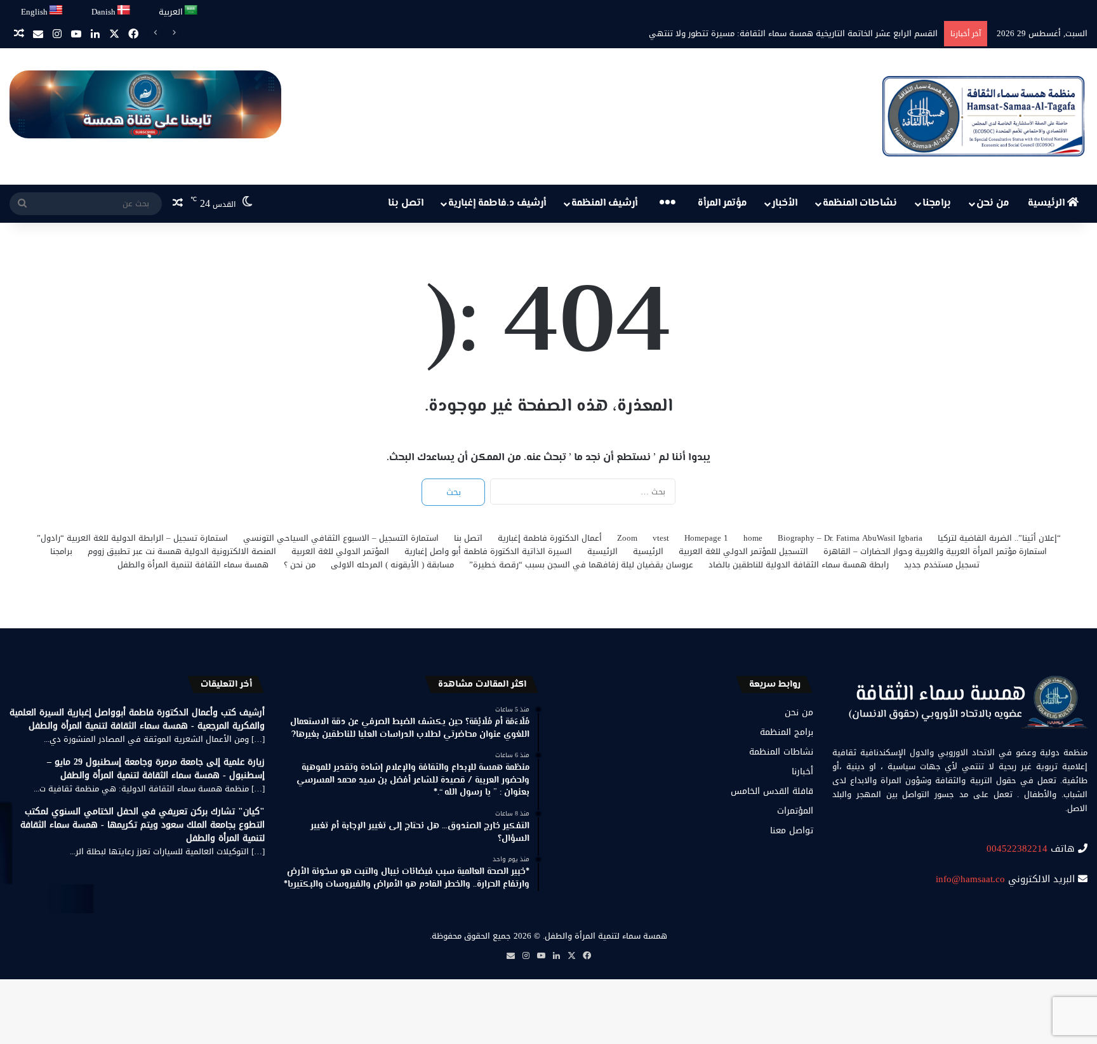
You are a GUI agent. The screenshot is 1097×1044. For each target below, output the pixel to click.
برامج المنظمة (786, 732)
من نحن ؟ (300, 564)
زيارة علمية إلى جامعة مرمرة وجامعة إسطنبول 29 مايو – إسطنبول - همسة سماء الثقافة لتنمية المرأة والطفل (156, 768)
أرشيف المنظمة (604, 203)
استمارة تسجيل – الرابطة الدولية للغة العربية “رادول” (132, 538)
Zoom (627, 538)
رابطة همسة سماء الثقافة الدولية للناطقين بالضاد (798, 564)
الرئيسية (1047, 203)
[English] (56, 10)
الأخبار (784, 203)
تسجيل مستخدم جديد (942, 564)
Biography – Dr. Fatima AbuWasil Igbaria (850, 538)
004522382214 (1017, 848)
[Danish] (124, 10)
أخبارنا (802, 771)
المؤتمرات (795, 811)
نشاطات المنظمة (860, 203)
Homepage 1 (706, 538)
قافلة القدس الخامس (772, 791)
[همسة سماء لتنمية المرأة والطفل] (983, 116)
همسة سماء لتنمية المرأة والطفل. (605, 936)
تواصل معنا (791, 830)
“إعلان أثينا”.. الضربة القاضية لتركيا (999, 538)
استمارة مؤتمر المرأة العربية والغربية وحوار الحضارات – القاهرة (935, 551)
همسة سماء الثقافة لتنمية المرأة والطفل (193, 564)
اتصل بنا (405, 203)
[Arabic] (191, 10)
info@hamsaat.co (970, 879)
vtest (661, 538)
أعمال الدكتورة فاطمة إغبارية (550, 538)
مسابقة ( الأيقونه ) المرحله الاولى (392, 564)
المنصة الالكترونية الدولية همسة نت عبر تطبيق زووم (182, 551)
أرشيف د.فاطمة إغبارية (497, 203)
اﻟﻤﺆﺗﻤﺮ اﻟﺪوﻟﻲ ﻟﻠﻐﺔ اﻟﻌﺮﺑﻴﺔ (340, 551)
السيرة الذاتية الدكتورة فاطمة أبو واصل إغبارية (488, 551)
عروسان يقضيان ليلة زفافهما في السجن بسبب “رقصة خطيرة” (581, 564)
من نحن (992, 203)
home (752, 538)
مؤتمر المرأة (722, 203)
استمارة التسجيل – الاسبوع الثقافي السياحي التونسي (341, 538)
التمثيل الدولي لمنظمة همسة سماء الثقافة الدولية (846, 33)
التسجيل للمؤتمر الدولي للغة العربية (743, 551)
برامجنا (936, 203)
